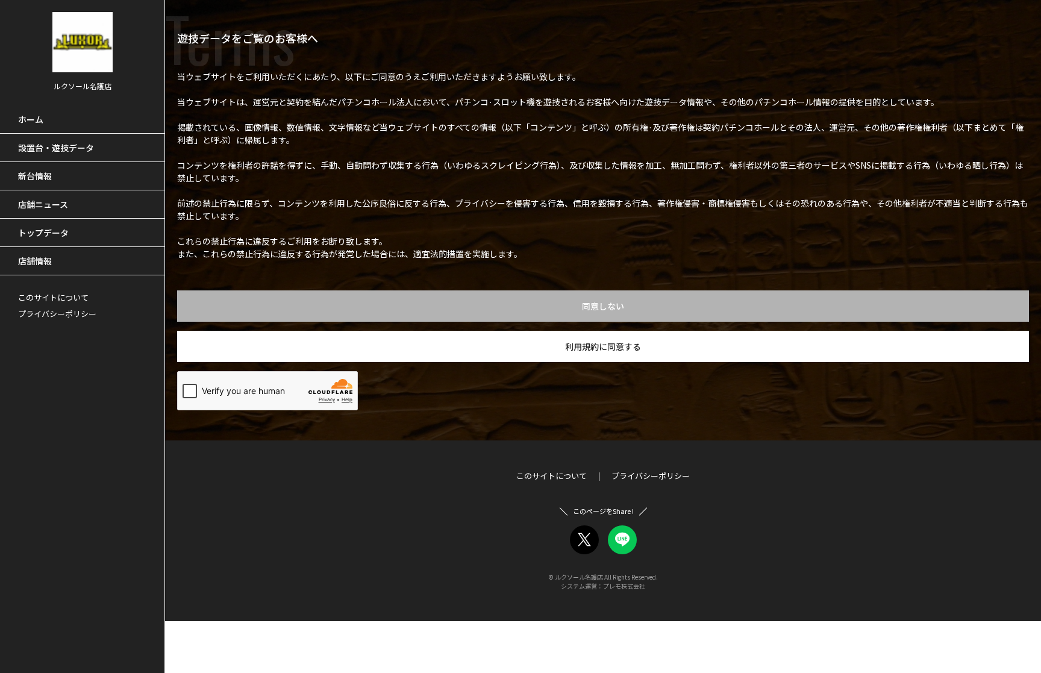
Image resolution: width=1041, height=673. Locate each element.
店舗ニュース (43, 204)
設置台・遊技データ (56, 148)
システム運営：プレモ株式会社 (603, 585)
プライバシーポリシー (57, 314)
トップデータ (43, 233)
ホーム (30, 119)
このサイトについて (53, 297)
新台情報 (35, 176)
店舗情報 (35, 261)
